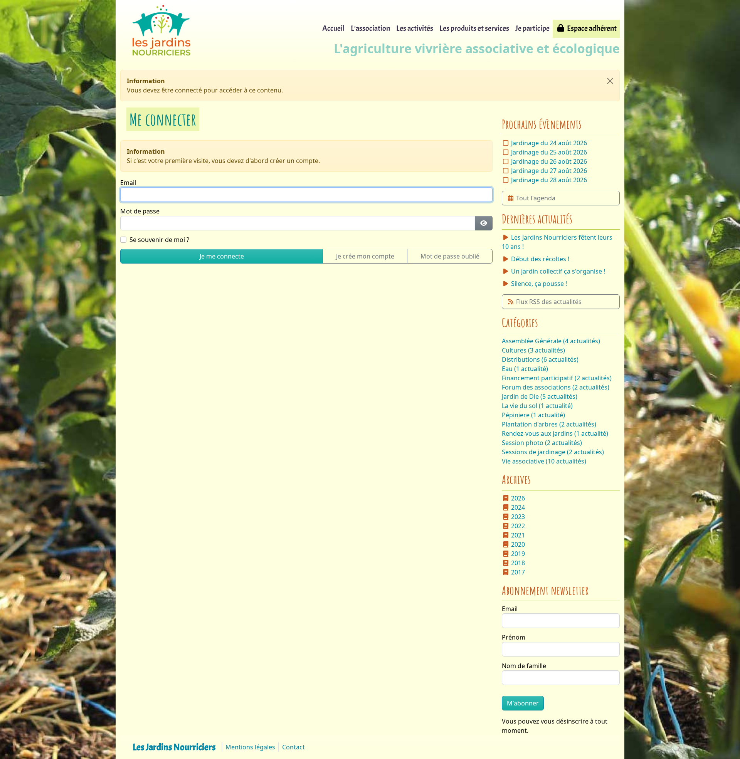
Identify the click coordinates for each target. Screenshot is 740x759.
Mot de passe (140, 211)
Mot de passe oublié (449, 256)
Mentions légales (250, 747)
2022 (518, 526)
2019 (518, 553)
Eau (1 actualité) (525, 368)
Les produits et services (474, 28)
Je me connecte (222, 256)
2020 (518, 544)
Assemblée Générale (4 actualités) (551, 341)
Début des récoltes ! (540, 259)
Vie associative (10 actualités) (544, 461)
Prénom (513, 637)
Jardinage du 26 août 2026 (549, 161)
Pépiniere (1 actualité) (533, 415)
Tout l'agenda (535, 198)
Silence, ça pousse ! (539, 283)
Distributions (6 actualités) (540, 359)
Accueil (333, 28)
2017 (518, 572)
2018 (518, 563)
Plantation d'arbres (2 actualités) (549, 424)
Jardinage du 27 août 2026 (549, 170)
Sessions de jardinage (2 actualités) (553, 452)
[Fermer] (610, 81)
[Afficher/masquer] (484, 223)
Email (128, 182)
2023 (518, 516)
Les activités (414, 28)
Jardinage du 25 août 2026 (549, 152)
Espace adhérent (592, 28)
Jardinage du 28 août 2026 (549, 180)
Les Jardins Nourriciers (174, 747)
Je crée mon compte (365, 256)
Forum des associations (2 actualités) (555, 387)
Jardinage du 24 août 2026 (549, 143)
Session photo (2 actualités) (542, 442)
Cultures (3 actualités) (533, 350)
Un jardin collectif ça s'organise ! (558, 271)
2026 (518, 498)
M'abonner (523, 703)
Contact (293, 747)
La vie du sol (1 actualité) (537, 405)
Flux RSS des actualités (549, 301)
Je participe (532, 28)
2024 (518, 507)
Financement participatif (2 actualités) (557, 378)
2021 (518, 535)
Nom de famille (524, 666)
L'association (370, 28)
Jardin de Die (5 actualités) (539, 396)
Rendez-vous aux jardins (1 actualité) (555, 433)
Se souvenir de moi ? (159, 239)
